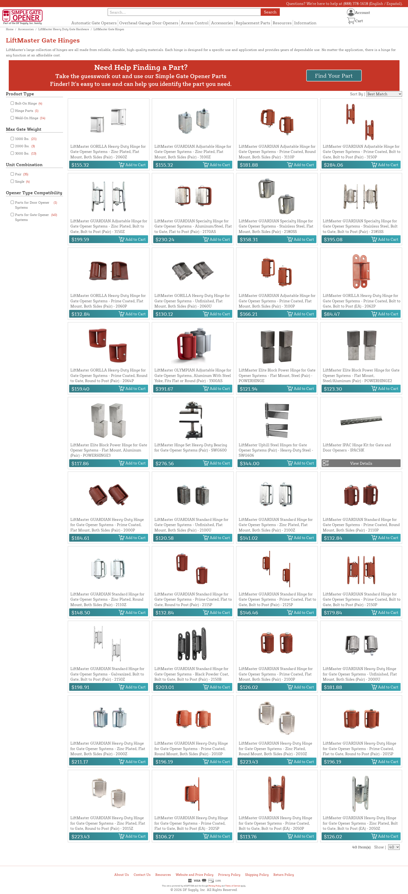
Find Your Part (334, 75)
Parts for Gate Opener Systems (36, 217)
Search (270, 11)
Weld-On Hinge (30, 118)
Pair (21, 174)
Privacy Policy (229, 875)
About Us (121, 875)
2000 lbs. (25, 146)
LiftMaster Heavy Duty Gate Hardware (63, 29)
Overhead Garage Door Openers (148, 22)
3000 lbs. (25, 153)
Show (379, 847)
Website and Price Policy (194, 875)
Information (305, 22)
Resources (282, 22)
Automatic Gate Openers (94, 22)
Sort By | (357, 94)
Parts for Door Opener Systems (36, 204)
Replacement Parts (253, 22)
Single (22, 181)
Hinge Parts (26, 111)
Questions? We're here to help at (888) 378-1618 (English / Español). (344, 3)
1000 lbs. (26, 139)
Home (9, 29)
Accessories (222, 22)
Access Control (194, 22)
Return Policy (283, 875)
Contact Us (142, 875)
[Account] (351, 12)
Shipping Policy (257, 875)
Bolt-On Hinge (28, 103)
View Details (361, 463)
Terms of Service (232, 886)
